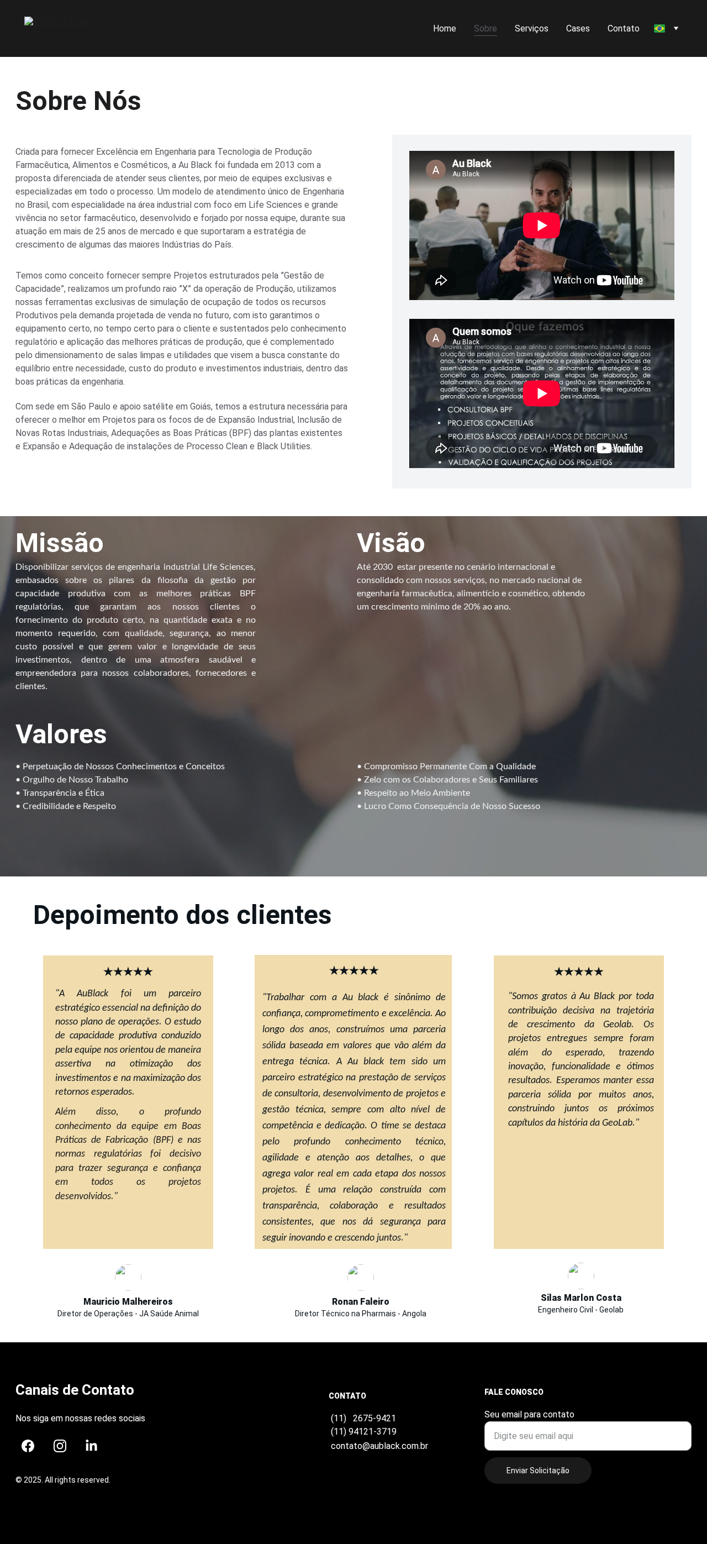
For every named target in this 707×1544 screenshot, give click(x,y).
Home (444, 28)
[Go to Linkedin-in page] (91, 1446)
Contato (624, 28)
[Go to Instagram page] (60, 1446)
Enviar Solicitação (537, 1470)
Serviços (531, 28)
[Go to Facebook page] (28, 1446)
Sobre (485, 28)
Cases (578, 28)
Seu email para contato (529, 1414)
